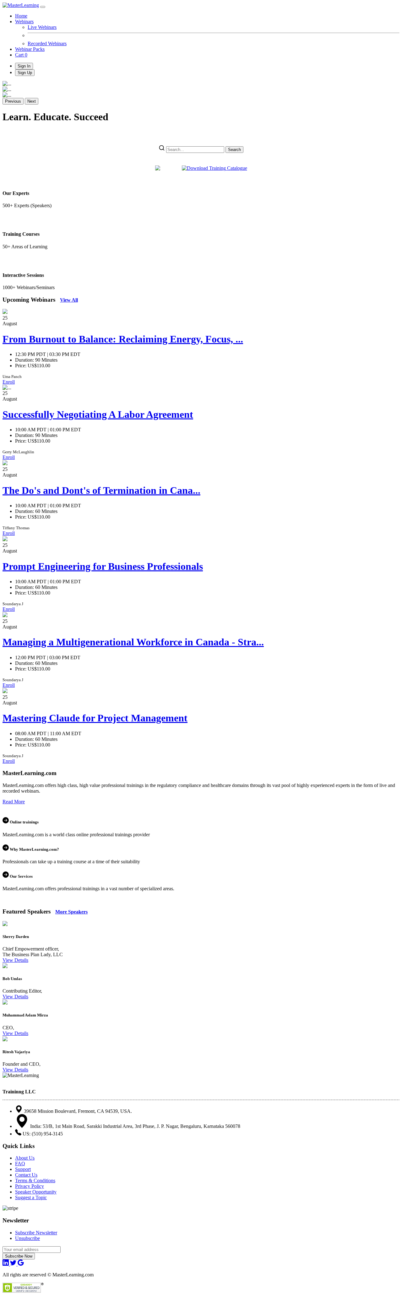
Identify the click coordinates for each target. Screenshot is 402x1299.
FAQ (20, 1163)
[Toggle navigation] (42, 7)
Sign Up (25, 72)
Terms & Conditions (35, 1180)
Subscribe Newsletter (36, 1232)
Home (21, 16)
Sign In (24, 66)
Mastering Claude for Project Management (95, 718)
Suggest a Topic (31, 1197)
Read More (14, 801)
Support (23, 1169)
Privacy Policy (29, 1186)
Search (234, 149)
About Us (25, 1158)
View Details (15, 960)
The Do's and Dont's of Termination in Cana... (101, 490)
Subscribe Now (18, 1256)
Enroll (9, 382)
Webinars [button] (24, 21)
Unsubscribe (27, 1238)
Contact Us (26, 1175)
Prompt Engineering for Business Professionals (103, 566)
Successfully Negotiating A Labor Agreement (98, 414)
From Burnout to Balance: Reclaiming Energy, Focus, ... (123, 339)
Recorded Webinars (47, 43)
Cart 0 (21, 54)
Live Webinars (42, 27)
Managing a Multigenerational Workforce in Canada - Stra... (133, 642)
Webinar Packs (30, 49)
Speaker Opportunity (36, 1191)
